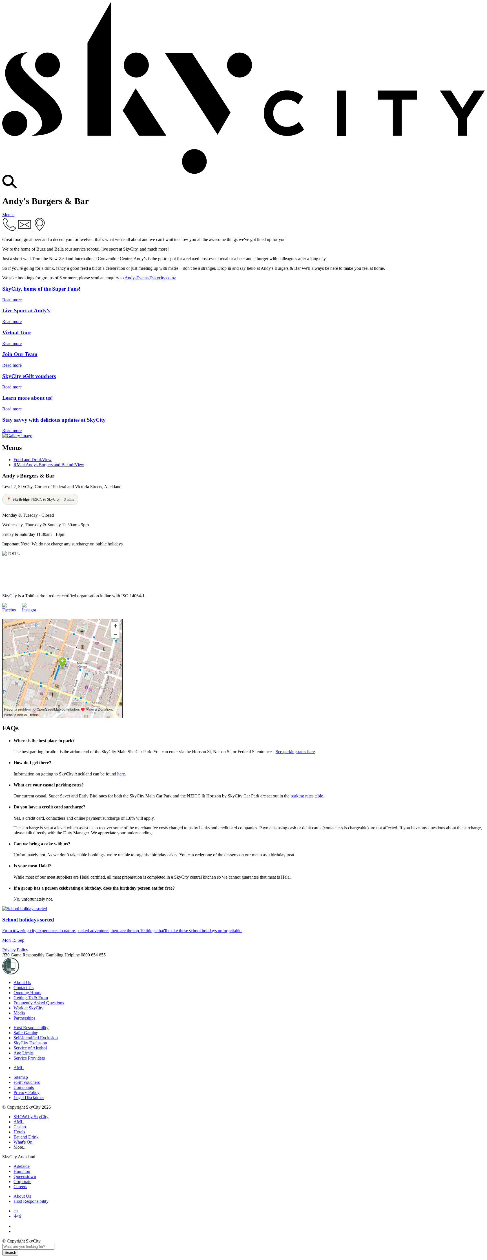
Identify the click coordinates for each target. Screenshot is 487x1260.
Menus (8, 214)
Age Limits (24, 1053)
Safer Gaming (26, 1032)
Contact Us (24, 987)
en (16, 1210)
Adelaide (22, 1166)
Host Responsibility (31, 1027)
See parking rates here (295, 751)
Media (19, 1013)
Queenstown (25, 1176)
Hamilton (22, 1171)
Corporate (22, 1181)
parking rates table (307, 795)
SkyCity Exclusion (30, 1042)
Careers (20, 1186)
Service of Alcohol (30, 1047)
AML (19, 1067)
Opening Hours (27, 992)
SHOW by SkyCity (31, 1116)
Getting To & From (31, 997)
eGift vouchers (27, 1082)
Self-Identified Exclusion (36, 1037)
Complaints (24, 1087)
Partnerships (24, 1018)
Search (10, 1252)
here (121, 774)
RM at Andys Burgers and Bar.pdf (49, 464)
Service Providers (29, 1058)
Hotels (19, 1131)
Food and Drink (33, 459)
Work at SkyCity (28, 1007)
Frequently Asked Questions (39, 1002)
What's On (23, 1142)
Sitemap (21, 1077)
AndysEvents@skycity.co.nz (150, 277)
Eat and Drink (26, 1137)
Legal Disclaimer (29, 1097)
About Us (22, 982)
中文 (18, 1216)
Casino (20, 1126)
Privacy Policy (15, 949)
